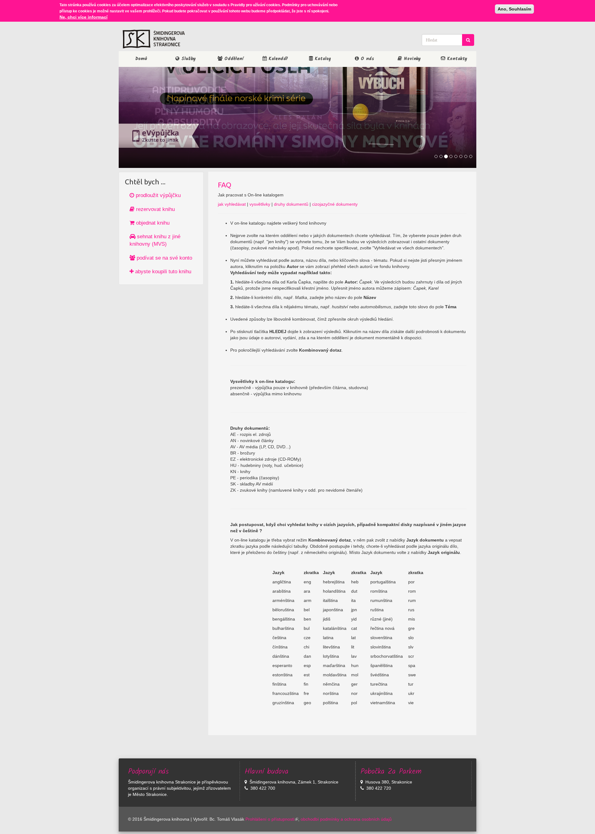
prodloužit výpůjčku (157, 195)
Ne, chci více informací (84, 17)
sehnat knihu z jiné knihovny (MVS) (155, 240)
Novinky (411, 59)
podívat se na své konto (163, 258)
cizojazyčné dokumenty (335, 204)
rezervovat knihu (154, 209)
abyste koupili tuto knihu (162, 271)
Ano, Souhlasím (514, 9)
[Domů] (154, 39)
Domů (141, 59)
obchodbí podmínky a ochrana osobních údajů (346, 819)
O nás (366, 59)
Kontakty (456, 59)
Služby (187, 59)
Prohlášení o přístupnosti (269, 819)
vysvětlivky (259, 204)
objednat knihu (152, 223)
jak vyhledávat (232, 204)
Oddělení (233, 59)
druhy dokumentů (291, 204)
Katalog (322, 59)
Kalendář (277, 59)
